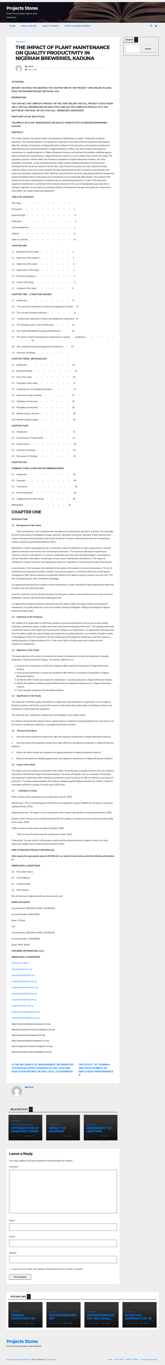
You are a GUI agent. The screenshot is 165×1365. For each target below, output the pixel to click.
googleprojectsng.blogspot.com (26, 1012)
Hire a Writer (29, 26)
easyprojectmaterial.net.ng (24, 1000)
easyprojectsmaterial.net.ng (24, 993)
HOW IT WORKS (50, 26)
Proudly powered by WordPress (18, 1359)
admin (31, 66)
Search (129, 39)
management (21, 41)
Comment (14, 1167)
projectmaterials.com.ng (22, 1006)
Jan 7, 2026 (18, 1323)
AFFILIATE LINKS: (20, 963)
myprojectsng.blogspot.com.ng (25, 1018)
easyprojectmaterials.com (23, 975)
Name (12, 1220)
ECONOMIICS (16, 1312)
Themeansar (50, 1359)
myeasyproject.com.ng (22, 969)
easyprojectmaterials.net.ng (24, 981)
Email (12, 1237)
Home (12, 26)
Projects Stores (22, 8)
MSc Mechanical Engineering (22, 1124)
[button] (151, 26)
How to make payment (77, 26)
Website (12, 1253)
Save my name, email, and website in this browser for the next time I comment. (47, 1269)
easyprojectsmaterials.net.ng (25, 987)
